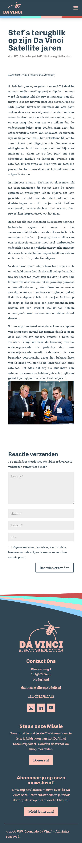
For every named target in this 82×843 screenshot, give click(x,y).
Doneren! (41, 760)
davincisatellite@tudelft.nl (41, 687)
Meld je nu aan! (41, 811)
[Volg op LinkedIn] (41, 708)
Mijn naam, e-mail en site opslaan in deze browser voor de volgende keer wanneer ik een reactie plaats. (38, 552)
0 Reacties (65, 56)
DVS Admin (21, 56)
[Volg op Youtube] (51, 708)
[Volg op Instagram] (31, 708)
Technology (50, 56)
